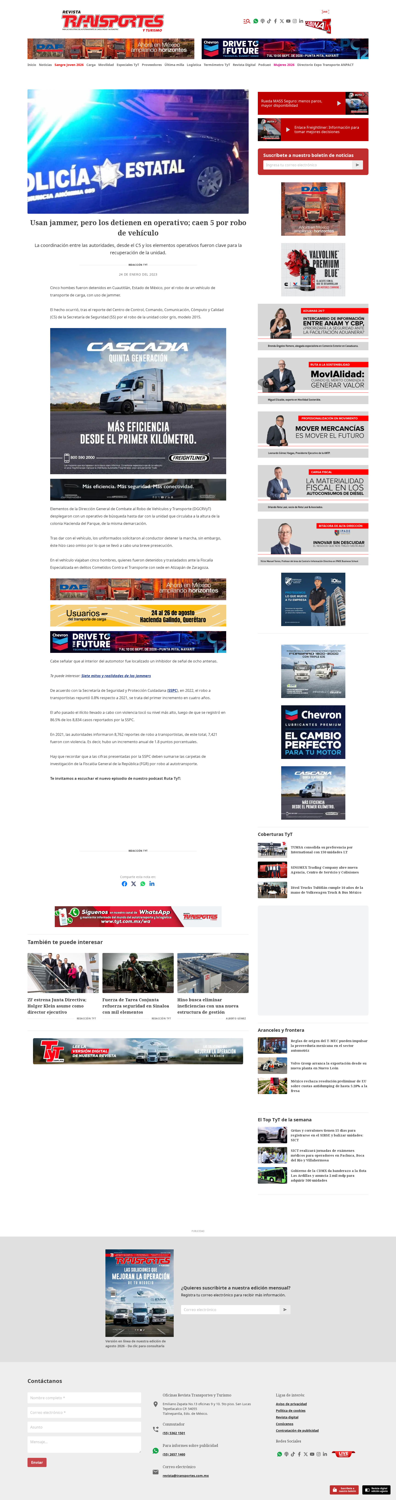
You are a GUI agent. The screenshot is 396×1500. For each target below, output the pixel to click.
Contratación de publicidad (297, 1430)
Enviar (37, 1462)
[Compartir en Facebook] (124, 884)
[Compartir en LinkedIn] (152, 884)
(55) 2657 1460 (174, 1454)
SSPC (172, 690)
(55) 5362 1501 (174, 1433)
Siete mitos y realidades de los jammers (116, 675)
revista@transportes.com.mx (186, 1475)
